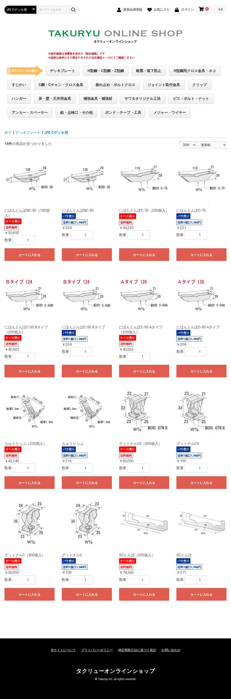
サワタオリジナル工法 (143, 98)
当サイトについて (63, 650)
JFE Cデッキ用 (56, 132)
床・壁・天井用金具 (55, 98)
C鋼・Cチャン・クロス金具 (61, 85)
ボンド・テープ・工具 (123, 112)
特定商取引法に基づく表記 (137, 650)
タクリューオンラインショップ (115, 671)
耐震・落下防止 (148, 71)
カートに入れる (29, 255)
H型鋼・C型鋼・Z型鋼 (106, 71)
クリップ (199, 85)
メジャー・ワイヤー (169, 112)
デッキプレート (62, 71)
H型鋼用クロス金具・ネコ (195, 71)
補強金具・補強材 (97, 98)
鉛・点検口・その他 (76, 112)
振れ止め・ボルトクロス (115, 85)
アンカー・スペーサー (30, 112)
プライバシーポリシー (97, 650)
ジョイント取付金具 (164, 85)
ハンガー (19, 98)
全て (8, 132)
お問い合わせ (171, 650)
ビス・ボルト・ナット (191, 98)
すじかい (19, 85)
